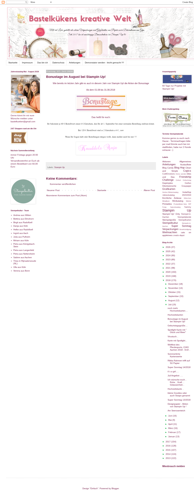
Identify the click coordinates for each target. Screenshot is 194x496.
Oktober (172, 292)
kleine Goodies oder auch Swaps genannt (179, 394)
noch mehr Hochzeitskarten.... (178, 309)
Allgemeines (185, 161)
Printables (167, 204)
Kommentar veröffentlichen (63, 184)
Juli (170, 304)
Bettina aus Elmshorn (23, 219)
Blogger (115, 488)
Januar (172, 436)
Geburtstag (187, 180)
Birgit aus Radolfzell (22, 222)
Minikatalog (177, 201)
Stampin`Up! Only (171, 214)
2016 (168, 445)
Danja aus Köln (20, 226)
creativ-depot (178, 235)
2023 (168, 259)
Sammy (187, 207)
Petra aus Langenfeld (23, 250)
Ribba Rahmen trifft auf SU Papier (179, 361)
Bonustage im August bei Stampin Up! (178, 320)
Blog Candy (168, 167)
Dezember (173, 284)
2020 (168, 272)
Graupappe (186, 186)
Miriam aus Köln (21, 240)
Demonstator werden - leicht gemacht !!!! (104, 62)
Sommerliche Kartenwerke (175, 355)
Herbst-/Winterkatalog (170, 192)
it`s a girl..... (173, 371)
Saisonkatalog (175, 207)
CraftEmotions (168, 174)
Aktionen (166, 161)
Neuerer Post (53, 190)
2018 (168, 280)
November (173, 288)
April (170, 424)
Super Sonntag (181, 226)
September (173, 296)
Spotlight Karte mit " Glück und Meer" (177, 331)
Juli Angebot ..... (175, 375)
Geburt (178, 180)
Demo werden (181, 174)
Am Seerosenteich (176, 410)
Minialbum (166, 201)
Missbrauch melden (173, 466)
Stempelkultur (170, 222)
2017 (168, 441)
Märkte (188, 201)
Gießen (188, 183)
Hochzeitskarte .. (176, 389)
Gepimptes (167, 183)
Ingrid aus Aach (20, 233)
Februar (172, 432)
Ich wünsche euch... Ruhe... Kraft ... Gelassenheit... (177, 382)
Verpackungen (170, 229)
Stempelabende (184, 217)
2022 (168, 264)
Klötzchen (187, 198)
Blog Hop (179, 167)
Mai (170, 420)
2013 (168, 458)
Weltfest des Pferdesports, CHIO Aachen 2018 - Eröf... (179, 347)
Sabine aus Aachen (22, 257)
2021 (168, 268)
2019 (168, 276)
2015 (168, 450)
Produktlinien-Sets (180, 204)
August (172, 300)
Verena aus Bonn (21, 271)
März (171, 428)
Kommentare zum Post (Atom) (72, 195)
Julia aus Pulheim (21, 237)
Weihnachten (169, 232)
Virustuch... (173, 336)
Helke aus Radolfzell (23, 229)
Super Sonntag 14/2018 (179, 367)
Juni (170, 415)
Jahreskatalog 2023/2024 (176, 195)
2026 (168, 247)
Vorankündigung (185, 229)
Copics (187, 170)
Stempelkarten (184, 220)
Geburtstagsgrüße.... (178, 325)
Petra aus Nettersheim (24, 254)
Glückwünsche (169, 186)
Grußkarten (168, 189)
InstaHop (186, 192)
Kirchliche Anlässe (171, 198)
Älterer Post (149, 190)
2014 (168, 454)
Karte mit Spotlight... (177, 340)
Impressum (27, 62)
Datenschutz (58, 62)
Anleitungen (74, 62)
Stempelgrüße (169, 220)
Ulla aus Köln (19, 267)
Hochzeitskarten (175, 315)
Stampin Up (59, 167)
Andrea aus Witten (22, 215)
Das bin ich (42, 62)
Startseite (12, 62)
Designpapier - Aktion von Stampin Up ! (178, 405)
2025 (168, 251)
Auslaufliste (185, 164)
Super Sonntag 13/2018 (179, 400)
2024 (168, 255)
